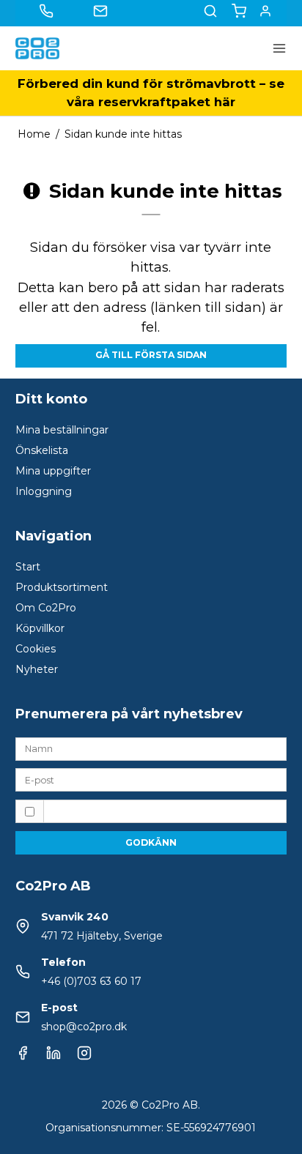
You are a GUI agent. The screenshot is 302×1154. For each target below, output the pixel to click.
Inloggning (43, 491)
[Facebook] (22, 1056)
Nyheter (36, 669)
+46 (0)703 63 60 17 (91, 981)
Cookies (35, 648)
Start (27, 566)
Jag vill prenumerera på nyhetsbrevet (149, 810)
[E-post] (151, 779)
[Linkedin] (53, 1056)
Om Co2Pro (45, 607)
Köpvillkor (40, 628)
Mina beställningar (61, 429)
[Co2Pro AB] (37, 48)
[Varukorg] (239, 11)
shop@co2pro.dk (84, 1026)
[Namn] (151, 747)
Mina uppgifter (53, 470)
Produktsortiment (61, 587)
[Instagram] (84, 1056)
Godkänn (151, 842)
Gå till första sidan (151, 354)
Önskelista (41, 450)
